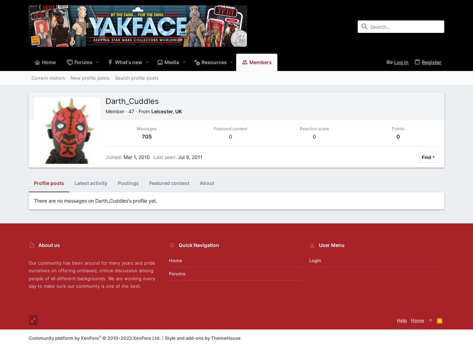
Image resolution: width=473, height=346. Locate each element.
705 (147, 136)
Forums (177, 273)
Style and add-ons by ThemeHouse (203, 338)
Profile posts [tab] (49, 183)
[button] (97, 62)
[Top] (430, 320)
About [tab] (207, 183)
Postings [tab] (128, 183)
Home (175, 260)
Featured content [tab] (169, 183)
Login (315, 260)
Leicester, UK (166, 111)
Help (402, 320)
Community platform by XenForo (95, 338)
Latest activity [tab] (90, 183)
